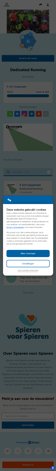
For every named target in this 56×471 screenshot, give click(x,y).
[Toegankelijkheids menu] (53, 468)
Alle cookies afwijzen (28, 271)
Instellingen (28, 263)
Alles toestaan (28, 253)
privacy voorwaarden (15, 227)
